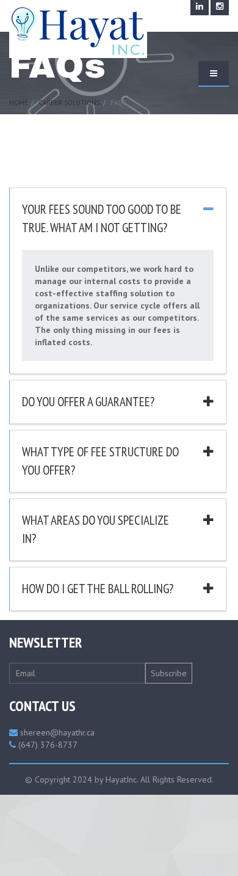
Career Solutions (69, 102)
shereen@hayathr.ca (57, 732)
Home (18, 102)
